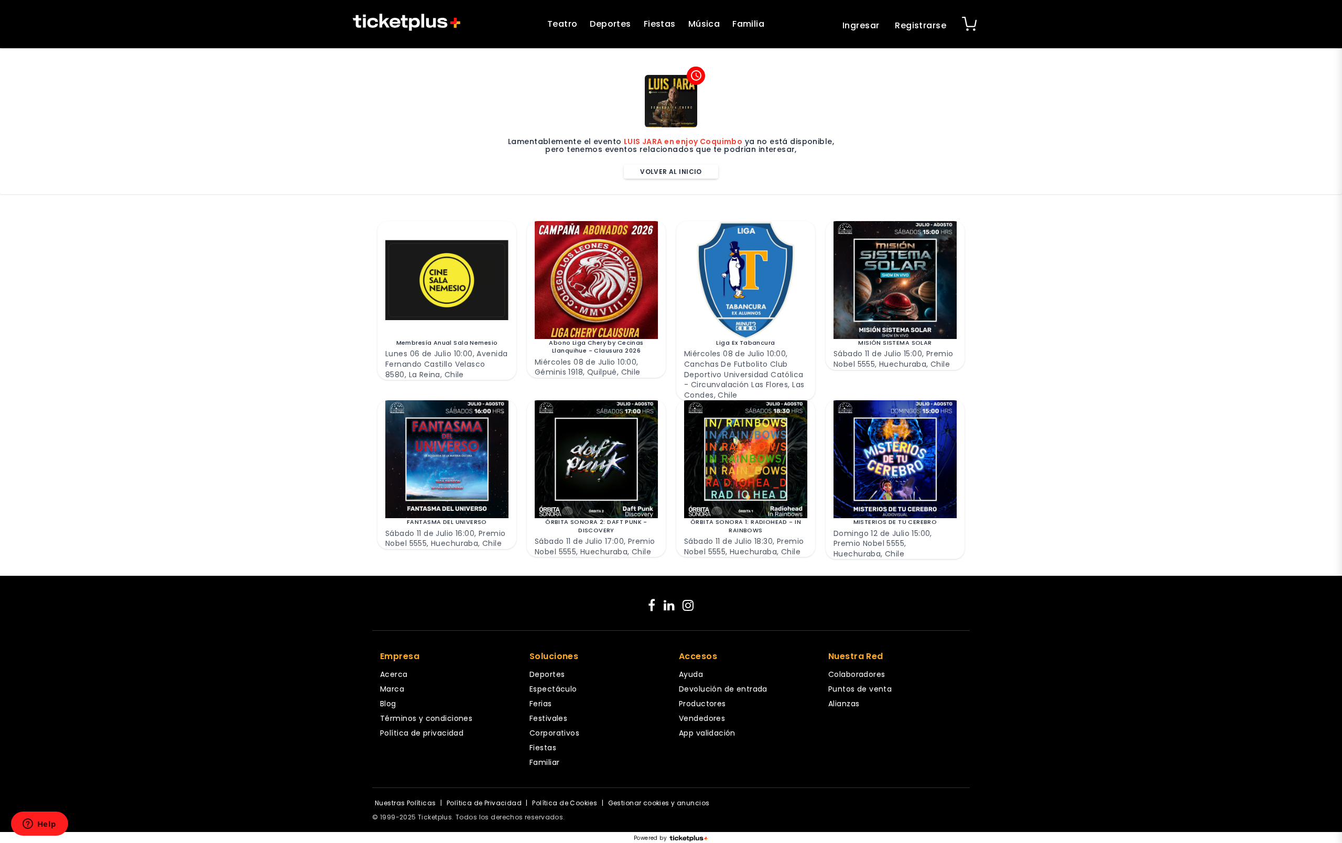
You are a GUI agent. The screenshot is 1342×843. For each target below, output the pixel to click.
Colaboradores (856, 674)
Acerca (394, 674)
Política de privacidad (421, 733)
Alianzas (843, 703)
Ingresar (860, 25)
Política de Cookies (564, 802)
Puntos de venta (860, 689)
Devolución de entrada (723, 689)
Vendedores (702, 718)
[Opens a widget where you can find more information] (39, 825)
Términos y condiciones (426, 718)
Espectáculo (553, 689)
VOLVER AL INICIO (671, 171)
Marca (392, 689)
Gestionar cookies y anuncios (659, 802)
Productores (702, 703)
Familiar (544, 762)
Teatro (562, 24)
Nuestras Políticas (405, 802)
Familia (748, 24)
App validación (707, 733)
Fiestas (660, 24)
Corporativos (554, 733)
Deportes (610, 24)
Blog (388, 703)
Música (704, 24)
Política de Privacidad (484, 802)
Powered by (650, 838)
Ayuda (691, 674)
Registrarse (920, 25)
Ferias (540, 703)
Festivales (548, 718)
